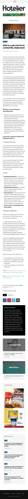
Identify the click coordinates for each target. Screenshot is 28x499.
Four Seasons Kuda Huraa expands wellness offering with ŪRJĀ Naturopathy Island (13, 456)
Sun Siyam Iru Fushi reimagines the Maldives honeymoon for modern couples (13, 445)
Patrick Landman (14, 51)
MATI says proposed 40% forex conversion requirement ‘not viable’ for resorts (14, 478)
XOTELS (11, 287)
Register (18, 493)
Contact (13, 493)
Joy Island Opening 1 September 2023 (13, 376)
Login (23, 493)
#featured (10, 295)
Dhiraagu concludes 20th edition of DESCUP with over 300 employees (13, 467)
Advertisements (6, 493)
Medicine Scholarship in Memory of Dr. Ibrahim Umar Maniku (13, 354)
